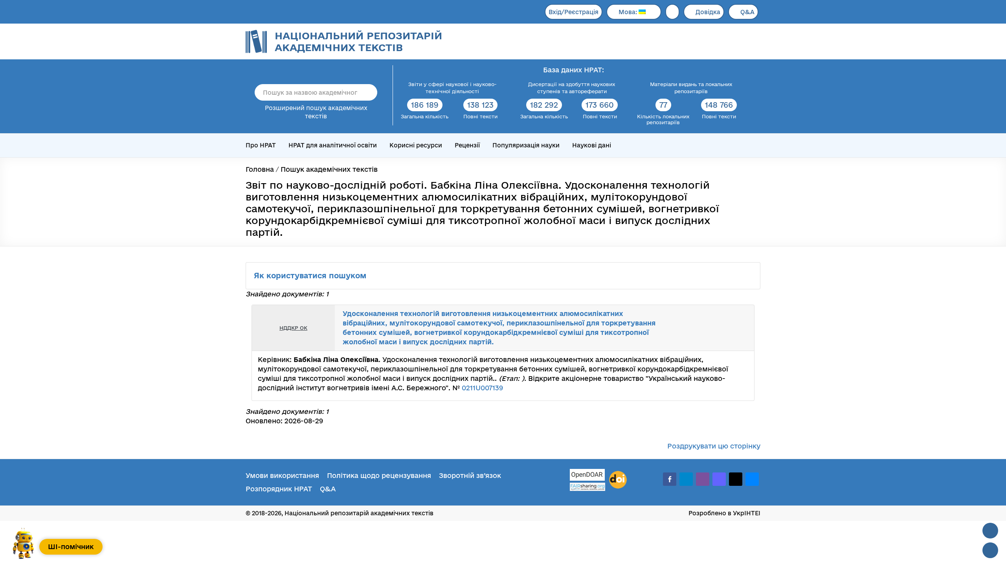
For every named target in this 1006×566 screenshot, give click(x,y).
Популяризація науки (526, 145)
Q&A (747, 12)
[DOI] (618, 480)
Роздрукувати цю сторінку (713, 446)
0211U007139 (482, 387)
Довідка (708, 12)
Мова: (629, 12)
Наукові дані (591, 145)
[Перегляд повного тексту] (707, 328)
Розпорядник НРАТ (279, 488)
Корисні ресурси (415, 145)
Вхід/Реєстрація (573, 12)
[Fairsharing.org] (587, 487)
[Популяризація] (742, 328)
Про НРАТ (261, 145)
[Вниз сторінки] (990, 550)
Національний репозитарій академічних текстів (358, 41)
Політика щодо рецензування (379, 475)
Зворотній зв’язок (470, 475)
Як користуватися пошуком (311, 275)
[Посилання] (724, 328)
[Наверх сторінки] (990, 530)
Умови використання (282, 475)
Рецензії (467, 145)
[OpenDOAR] (587, 476)
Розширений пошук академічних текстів (316, 112)
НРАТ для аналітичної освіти (332, 145)
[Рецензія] (733, 328)
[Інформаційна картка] (716, 328)
